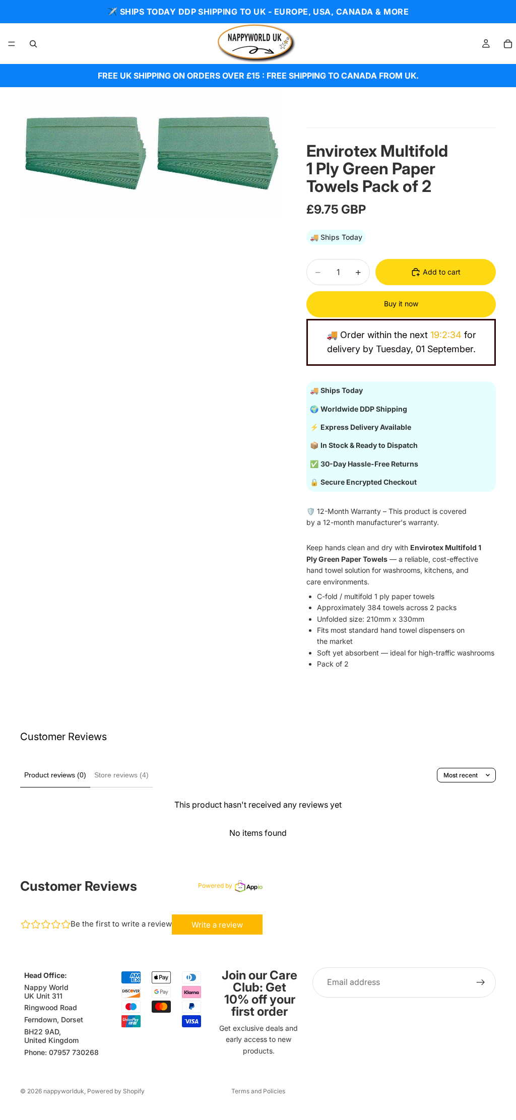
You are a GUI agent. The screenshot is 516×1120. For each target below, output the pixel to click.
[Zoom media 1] (85, 152)
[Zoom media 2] (217, 152)
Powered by (215, 885)
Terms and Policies (258, 1091)
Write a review (217, 925)
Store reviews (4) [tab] (121, 775)
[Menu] (11, 43)
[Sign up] (480, 982)
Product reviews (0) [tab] (55, 775)
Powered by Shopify (116, 1091)
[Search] (33, 44)
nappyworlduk (63, 1091)
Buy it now (401, 303)
